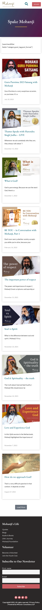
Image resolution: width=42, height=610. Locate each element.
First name (6, 568)
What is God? (11, 180)
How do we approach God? (18, 477)
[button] (21, 507)
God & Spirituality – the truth (19, 378)
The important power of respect (20, 279)
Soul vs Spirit (10, 329)
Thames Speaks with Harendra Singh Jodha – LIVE (19, 133)
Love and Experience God (17, 427)
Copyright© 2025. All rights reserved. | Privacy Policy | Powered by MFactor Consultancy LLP (21, 603)
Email (4, 577)
